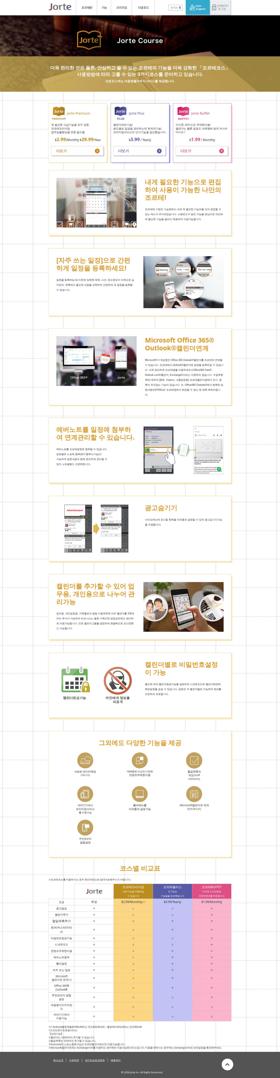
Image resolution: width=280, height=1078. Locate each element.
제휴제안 (116, 1060)
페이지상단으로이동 (227, 1064)
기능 (104, 7)
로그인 (220, 7)
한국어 (174, 7)
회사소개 (58, 1060)
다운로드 (143, 7)
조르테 (86, 7)
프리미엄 (121, 7)
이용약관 (74, 1060)
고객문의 (198, 7)
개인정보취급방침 (95, 1060)
